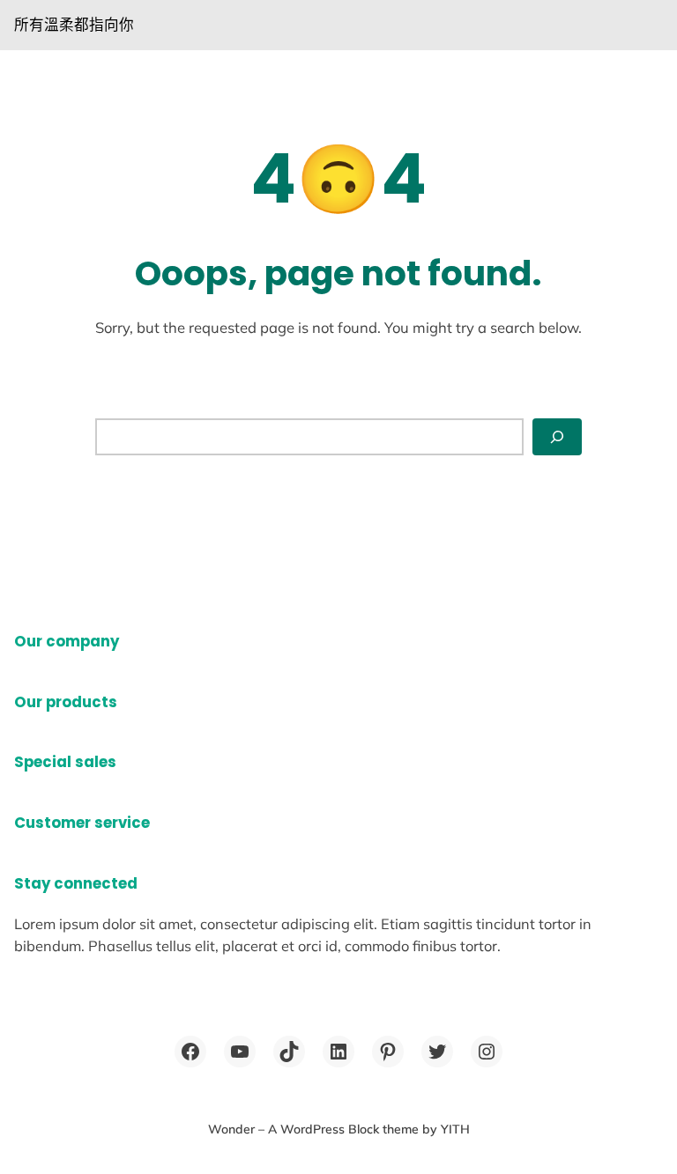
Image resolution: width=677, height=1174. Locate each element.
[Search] (557, 436)
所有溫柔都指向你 (74, 24)
